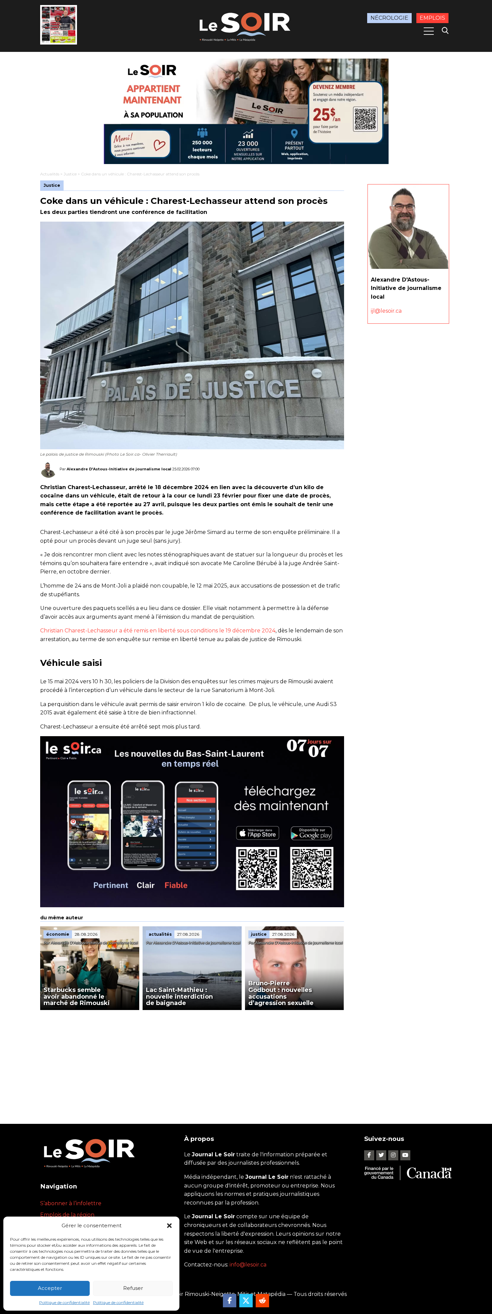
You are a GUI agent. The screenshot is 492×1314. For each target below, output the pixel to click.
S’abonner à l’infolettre (70, 1203)
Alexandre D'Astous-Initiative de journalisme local (119, 469)
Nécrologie (389, 18)
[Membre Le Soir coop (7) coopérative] (246, 111)
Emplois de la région (67, 1215)
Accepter (50, 1288)
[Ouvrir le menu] (429, 31)
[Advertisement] (192, 1060)
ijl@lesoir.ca (386, 311)
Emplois (432, 18)
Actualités (49, 173)
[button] (169, 1225)
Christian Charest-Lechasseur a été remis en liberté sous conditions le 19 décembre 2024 (157, 630)
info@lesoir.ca (248, 1264)
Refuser (133, 1288)
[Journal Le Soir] (246, 25)
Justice (70, 173)
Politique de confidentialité (64, 1302)
